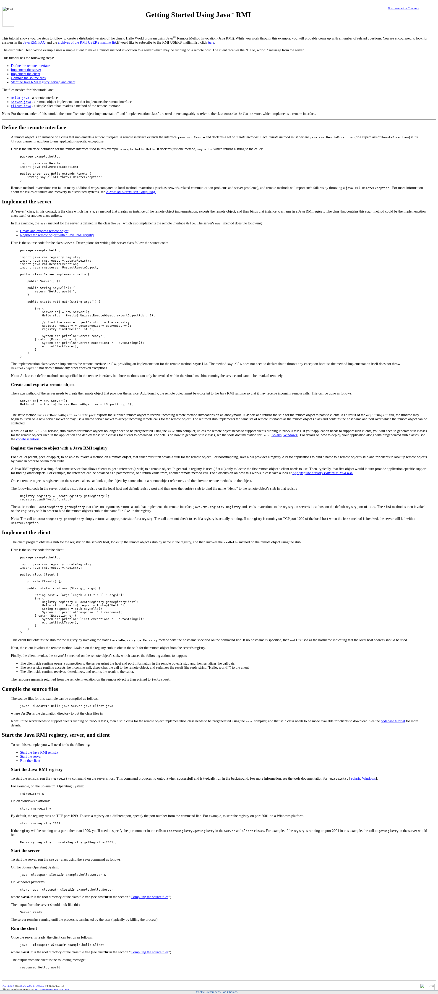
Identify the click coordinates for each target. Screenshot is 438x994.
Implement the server (26, 70)
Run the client (30, 761)
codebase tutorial (28, 439)
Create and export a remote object (44, 231)
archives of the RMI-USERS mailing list (87, 42)
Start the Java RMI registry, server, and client (43, 82)
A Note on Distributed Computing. (131, 192)
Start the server (31, 756)
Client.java (21, 106)
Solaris (277, 435)
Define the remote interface (30, 66)
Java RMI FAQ (34, 42)
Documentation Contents (403, 8)
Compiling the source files (149, 897)
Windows (290, 435)
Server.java (21, 102)
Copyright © (8, 986)
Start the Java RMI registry (39, 752)
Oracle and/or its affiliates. (32, 986)
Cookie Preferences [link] (208, 992)
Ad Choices (230, 992)
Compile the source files (28, 78)
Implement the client (25, 74)
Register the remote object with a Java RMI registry (57, 235)
